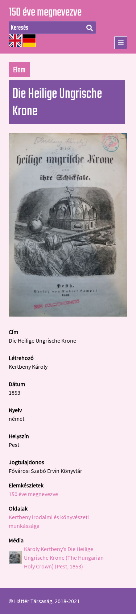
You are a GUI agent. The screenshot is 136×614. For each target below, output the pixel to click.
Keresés (89, 27)
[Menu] (120, 42)
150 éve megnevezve (45, 12)
